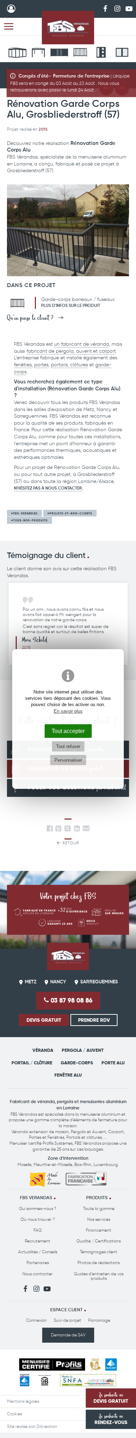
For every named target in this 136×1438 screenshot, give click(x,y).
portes (41, 365)
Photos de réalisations (98, 1262)
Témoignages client (98, 1251)
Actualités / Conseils (37, 1251)
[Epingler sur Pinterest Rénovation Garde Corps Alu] (58, 830)
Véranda (42, 1050)
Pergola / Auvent (83, 1050)
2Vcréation (47, 1426)
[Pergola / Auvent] (38, 53)
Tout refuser (68, 746)
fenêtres (23, 365)
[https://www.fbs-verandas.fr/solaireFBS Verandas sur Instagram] (117, 8)
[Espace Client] (11, 8)
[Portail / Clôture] (59, 53)
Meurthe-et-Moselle (52, 1164)
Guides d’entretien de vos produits (98, 1276)
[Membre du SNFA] (88, 1380)
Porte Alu (112, 1063)
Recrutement (37, 1241)
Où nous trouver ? (38, 1219)
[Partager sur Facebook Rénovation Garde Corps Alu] (50, 830)
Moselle (24, 1164)
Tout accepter (68, 731)
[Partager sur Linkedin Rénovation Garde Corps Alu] (77, 830)
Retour (70, 843)
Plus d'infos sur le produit (70, 306)
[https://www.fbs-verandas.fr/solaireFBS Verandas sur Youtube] (129, 8)
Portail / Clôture (32, 1063)
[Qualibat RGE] (25, 1380)
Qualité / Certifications (98, 1241)
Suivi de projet (67, 1320)
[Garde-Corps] (80, 53)
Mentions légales (23, 1401)
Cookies (14, 1413)
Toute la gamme (98, 1208)
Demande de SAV (68, 1335)
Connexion (36, 1320)
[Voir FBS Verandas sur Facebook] (105, 8)
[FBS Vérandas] (68, 27)
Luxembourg (105, 1164)
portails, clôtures (69, 365)
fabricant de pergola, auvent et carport (71, 351)
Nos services (98, 1219)
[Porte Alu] (101, 53)
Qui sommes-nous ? (37, 1208)
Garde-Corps (77, 1063)
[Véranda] (17, 53)
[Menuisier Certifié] (52, 1364)
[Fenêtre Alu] (122, 53)
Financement (98, 1230)
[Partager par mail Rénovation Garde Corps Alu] (86, 830)
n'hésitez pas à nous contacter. (48, 488)
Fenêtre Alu (68, 1075)
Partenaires (38, 1262)
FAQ (37, 1230)
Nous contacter (37, 1273)
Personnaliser (68, 760)
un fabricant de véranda (81, 344)
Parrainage (99, 1320)
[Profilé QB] (44, 1380)
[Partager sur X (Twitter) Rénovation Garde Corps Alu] (68, 830)
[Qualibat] (111, 1364)
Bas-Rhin (82, 1164)
